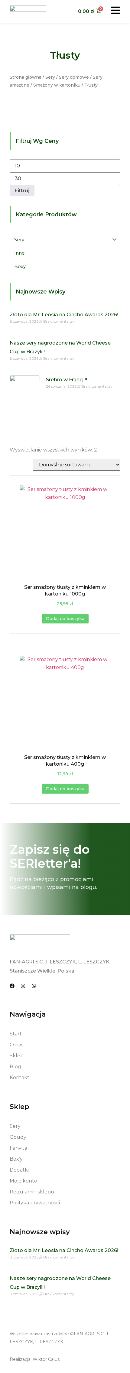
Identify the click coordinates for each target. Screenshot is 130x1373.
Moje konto (23, 1181)
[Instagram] (23, 985)
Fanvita (18, 1148)
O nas (16, 1045)
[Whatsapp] (33, 985)
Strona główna (25, 77)
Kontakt (19, 1077)
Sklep (17, 1056)
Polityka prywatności (35, 1203)
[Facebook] (12, 985)
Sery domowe (74, 77)
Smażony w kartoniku (56, 85)
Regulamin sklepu (32, 1192)
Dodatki (19, 1170)
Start (16, 1034)
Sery (50, 77)
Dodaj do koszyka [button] (65, 618)
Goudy (18, 1137)
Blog (15, 1066)
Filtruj (22, 190)
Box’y (16, 1159)
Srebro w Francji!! (66, 380)
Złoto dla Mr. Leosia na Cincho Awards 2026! (64, 315)
